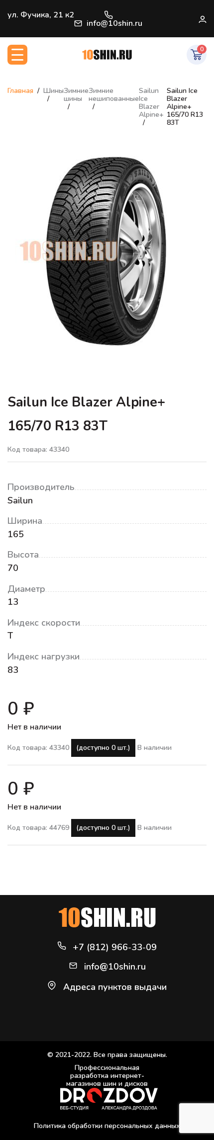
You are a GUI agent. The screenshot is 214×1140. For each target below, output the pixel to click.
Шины (53, 90)
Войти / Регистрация (202, 19)
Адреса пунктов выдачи (115, 987)
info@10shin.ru (114, 23)
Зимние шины (76, 94)
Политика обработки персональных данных (107, 1126)
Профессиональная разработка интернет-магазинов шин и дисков (107, 1076)
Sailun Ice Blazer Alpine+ (151, 102)
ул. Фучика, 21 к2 (40, 14)
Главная (20, 90)
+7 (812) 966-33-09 (108, 14)
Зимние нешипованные (114, 94)
